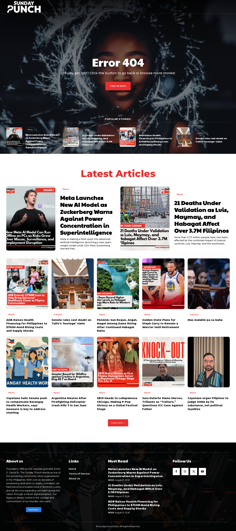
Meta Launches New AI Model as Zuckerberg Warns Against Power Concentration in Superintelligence (42, 141)
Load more (117, 423)
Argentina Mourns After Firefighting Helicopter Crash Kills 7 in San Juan (69, 402)
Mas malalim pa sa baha (205, 319)
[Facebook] (176, 471)
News (30, 129)
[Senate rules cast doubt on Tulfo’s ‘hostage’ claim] (184, 137)
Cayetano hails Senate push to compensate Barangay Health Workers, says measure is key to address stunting (26, 405)
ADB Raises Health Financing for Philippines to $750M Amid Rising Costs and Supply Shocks (155, 140)
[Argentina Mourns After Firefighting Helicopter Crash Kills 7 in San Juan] (73, 362)
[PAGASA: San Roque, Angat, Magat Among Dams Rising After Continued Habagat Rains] (118, 283)
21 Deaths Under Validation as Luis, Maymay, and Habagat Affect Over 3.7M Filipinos (98, 140)
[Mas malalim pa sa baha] (209, 283)
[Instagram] (184, 471)
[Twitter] (193, 471)
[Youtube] (202, 471)
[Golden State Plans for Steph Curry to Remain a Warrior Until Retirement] (163, 283)
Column (201, 133)
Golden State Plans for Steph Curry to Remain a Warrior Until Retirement (160, 323)
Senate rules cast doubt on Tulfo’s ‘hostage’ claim (211, 140)
